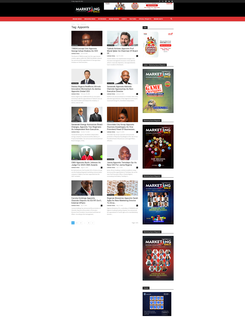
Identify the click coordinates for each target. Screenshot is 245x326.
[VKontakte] (169, 1)
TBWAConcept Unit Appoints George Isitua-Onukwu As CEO (84, 49)
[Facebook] (159, 1)
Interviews (102, 19)
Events (124, 19)
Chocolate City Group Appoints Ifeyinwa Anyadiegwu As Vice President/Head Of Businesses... (121, 126)
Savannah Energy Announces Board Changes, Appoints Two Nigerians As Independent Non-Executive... (86, 126)
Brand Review (114, 19)
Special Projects (145, 19)
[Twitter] (162, 1)
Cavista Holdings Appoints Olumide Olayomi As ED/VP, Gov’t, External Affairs (86, 200)
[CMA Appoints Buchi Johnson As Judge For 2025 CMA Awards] (86, 152)
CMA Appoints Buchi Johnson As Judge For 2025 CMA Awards (86, 163)
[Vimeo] (165, 1)
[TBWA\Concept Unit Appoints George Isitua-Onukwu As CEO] (86, 38)
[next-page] (92, 222)
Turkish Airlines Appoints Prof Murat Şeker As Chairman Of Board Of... (122, 50)
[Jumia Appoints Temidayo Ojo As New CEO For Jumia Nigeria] (122, 152)
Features (132, 19)
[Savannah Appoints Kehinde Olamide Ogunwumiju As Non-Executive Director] (122, 76)
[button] (171, 19)
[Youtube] (172, 1)
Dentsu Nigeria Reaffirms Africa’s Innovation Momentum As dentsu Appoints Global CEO (86, 88)
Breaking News (89, 19)
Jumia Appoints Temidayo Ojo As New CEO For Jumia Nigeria (122, 163)
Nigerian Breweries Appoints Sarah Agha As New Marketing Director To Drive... (122, 200)
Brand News (77, 19)
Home (73, 24)
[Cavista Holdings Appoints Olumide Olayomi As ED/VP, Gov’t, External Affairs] (86, 188)
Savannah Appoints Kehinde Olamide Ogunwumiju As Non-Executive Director (120, 88)
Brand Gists (158, 19)
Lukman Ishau (75, 53)
